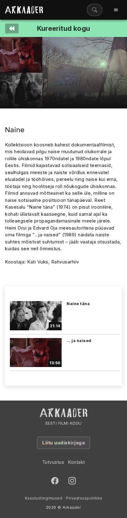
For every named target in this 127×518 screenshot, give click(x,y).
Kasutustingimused (44, 498)
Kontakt (76, 462)
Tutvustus (53, 462)
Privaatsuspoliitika (84, 498)
